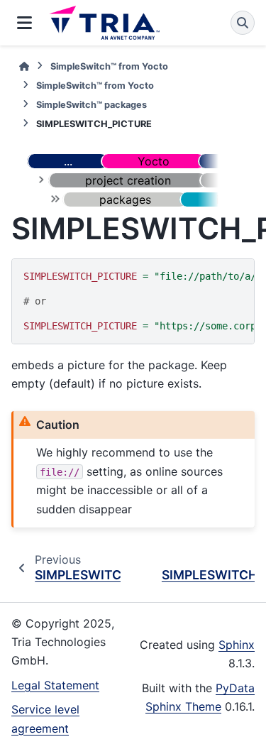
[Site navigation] (24, 23)
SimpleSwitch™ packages (91, 104)
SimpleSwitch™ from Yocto (109, 66)
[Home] (24, 66)
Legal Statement (55, 685)
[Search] (243, 23)
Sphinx (236, 645)
